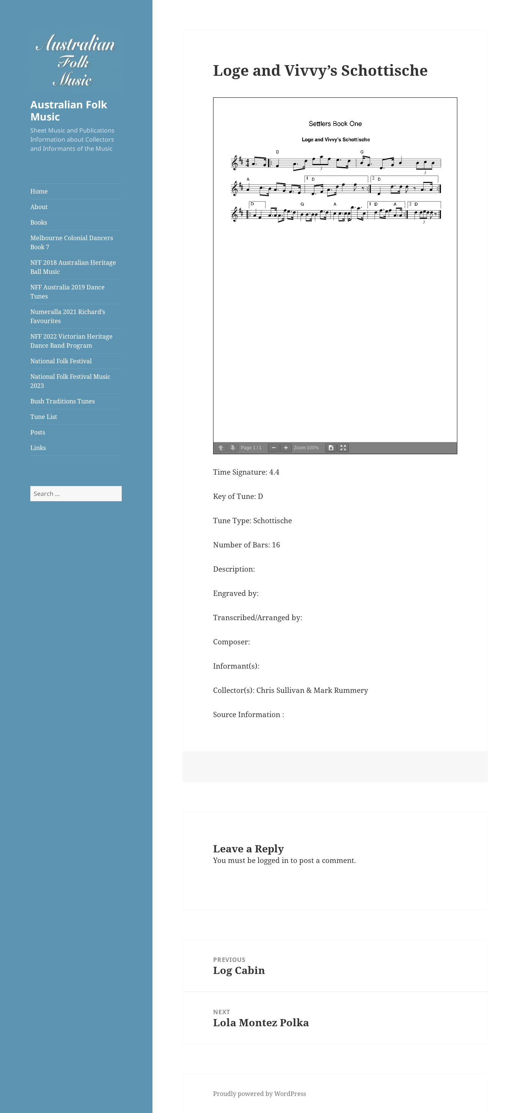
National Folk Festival (61, 361)
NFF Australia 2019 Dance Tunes (67, 291)
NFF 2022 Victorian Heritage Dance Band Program (71, 341)
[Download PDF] (331, 448)
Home (39, 191)
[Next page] (233, 448)
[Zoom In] (286, 448)
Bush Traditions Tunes (62, 401)
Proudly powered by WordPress (259, 1094)
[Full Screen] (343, 448)
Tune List (43, 417)
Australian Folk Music (68, 110)
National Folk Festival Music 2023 (70, 381)
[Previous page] (220, 448)
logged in (273, 860)
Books (38, 222)
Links (38, 448)
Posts (37, 432)
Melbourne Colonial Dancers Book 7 (71, 242)
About (39, 207)
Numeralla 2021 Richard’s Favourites (67, 316)
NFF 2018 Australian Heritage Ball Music (73, 267)
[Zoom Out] (273, 448)
